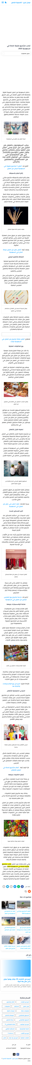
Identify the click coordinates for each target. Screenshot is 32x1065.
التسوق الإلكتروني (24, 1020)
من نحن (14, 1044)
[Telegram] (7, 886)
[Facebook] (22, 886)
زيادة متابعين (9, 1020)
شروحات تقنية (11, 1011)
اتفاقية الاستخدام (11, 1048)
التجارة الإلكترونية (24, 1028)
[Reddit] (29, 891)
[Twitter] (15, 886)
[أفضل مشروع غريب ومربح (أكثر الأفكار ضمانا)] (23, 940)
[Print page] (4, 886)
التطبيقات (7, 1006)
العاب (4, 1037)
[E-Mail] (11, 886)
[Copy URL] (26, 891)
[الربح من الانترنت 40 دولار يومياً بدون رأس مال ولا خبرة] (16, 968)
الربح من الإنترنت (25, 1002)
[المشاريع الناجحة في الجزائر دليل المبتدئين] (8, 921)
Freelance (10, 1033)
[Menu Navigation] (3, 2)
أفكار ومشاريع (10, 1002)
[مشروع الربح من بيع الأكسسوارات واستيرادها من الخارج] (23, 921)
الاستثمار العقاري (10, 1028)
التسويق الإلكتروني (24, 1015)
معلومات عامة (25, 1011)
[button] (6, 2)
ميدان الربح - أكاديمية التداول (20, 2)
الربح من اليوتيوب (24, 1024)
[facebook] (18, 1054)
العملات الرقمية (25, 1037)
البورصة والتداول (9, 1015)
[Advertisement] (16, 24)
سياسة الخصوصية (25, 1048)
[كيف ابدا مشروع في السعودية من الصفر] (8, 905)
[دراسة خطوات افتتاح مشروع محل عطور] (8, 940)
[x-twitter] (14, 1054)
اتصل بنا (28, 1044)
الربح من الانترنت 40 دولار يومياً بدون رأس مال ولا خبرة (17, 980)
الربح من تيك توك (13, 1037)
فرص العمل (26, 1006)
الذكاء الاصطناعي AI (10, 1024)
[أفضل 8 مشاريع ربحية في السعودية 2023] (23, 905)
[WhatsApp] (18, 886)
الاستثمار (16, 1006)
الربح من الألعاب (25, 1033)
